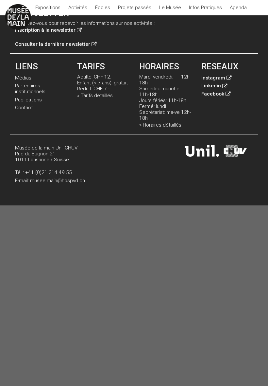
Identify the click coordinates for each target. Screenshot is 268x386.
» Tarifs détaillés (95, 95)
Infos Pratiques (205, 7)
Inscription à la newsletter (45, 30)
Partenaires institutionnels (30, 89)
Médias (23, 78)
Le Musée (170, 7)
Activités (77, 7)
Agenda (238, 7)
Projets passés (134, 7)
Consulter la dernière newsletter (52, 44)
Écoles (102, 7)
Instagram (213, 78)
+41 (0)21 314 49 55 (48, 172)
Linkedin (211, 86)
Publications (28, 100)
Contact (24, 108)
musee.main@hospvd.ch (57, 181)
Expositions (47, 7)
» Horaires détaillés (160, 125)
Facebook (212, 94)
